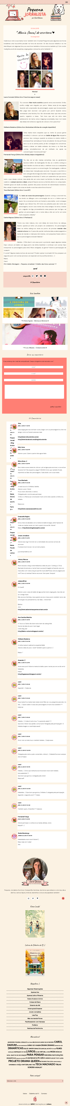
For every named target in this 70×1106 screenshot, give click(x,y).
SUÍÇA (19, 1065)
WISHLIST (38, 1067)
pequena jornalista (20, 1058)
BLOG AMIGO (41, 1042)
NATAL (8, 1055)
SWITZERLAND (27, 1065)
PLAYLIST (53, 1058)
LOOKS (48, 1052)
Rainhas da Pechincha (35, 1028)
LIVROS (30, 1051)
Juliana (48, 1104)
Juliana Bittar (22, 581)
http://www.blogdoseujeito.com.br (33, 528)
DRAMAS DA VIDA (59, 1045)
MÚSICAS (59, 1052)
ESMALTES (37, 1049)
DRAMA (44, 1045)
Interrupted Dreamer (35, 1009)
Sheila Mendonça (23, 833)
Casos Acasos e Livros (35, 999)
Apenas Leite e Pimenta (35, 995)
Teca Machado (23, 480)
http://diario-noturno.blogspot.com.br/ (30, 631)
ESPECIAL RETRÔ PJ (47, 1048)
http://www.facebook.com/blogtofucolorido (32, 439)
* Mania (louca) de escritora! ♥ (35, 32)
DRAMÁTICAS (15, 1048)
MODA (52, 1052)
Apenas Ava (35, 992)
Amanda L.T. (22, 660)
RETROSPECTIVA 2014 (46, 1061)
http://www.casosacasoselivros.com (30, 509)
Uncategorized (35, 36)
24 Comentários (35, 282)
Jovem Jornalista (23, 536)
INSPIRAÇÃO (11, 1052)
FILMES (59, 1048)
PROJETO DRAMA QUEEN (23, 1061)
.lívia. (19, 423)
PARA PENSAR (35, 1054)
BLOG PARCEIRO (49, 1042)
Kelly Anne (21, 447)
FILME (54, 1048)
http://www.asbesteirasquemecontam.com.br (33, 609)
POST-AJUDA (59, 1058)
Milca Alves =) (22, 461)
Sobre (25, 1094)
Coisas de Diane (34, 1002)
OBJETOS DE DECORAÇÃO (18, 1055)
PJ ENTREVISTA (31, 1058)
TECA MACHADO (45, 1064)
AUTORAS (30, 1042)
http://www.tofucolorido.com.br (28, 437)
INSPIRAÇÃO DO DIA (20, 1052)
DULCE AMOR (28, 1048)
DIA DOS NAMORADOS (22, 1045)
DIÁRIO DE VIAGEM (34, 1045)
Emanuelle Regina (23, 517)
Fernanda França (23, 817)
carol (19, 682)
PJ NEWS (47, 1058)
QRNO (33, 1104)
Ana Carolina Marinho (25, 617)
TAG (33, 1065)
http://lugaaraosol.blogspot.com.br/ (29, 674)
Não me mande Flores (35, 1018)
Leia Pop (35, 1015)
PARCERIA (48, 1055)
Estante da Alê (35, 1005)
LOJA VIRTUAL (41, 1052)
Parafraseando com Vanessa (35, 1022)
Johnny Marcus (23, 559)
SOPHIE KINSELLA (57, 1061)
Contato (44, 1094)
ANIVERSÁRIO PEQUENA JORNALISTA (18, 1042)
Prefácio (35, 1025)
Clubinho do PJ (34, 1094)
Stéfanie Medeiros (24, 639)
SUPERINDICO (13, 1064)
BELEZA (35, 1042)
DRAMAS (51, 1045)
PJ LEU (41, 1058)
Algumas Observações (35, 989)
